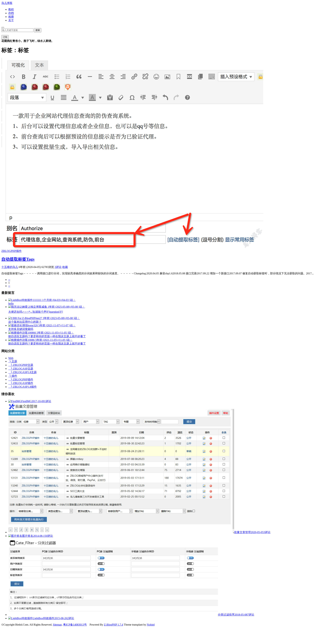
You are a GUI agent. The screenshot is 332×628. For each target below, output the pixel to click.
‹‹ (9, 279)
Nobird (151, 624)
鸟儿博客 (6, 3)
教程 (11, 9)
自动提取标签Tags (17, 259)
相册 (11, 16)
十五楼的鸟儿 (9, 267)
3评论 (58, 267)
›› (9, 285)
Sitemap (57, 624)
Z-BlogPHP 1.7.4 (113, 624)
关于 (11, 20)
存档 (11, 13)
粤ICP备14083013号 (75, 624)
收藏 (65, 267)
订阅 (5, 37)
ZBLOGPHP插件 (11, 250)
